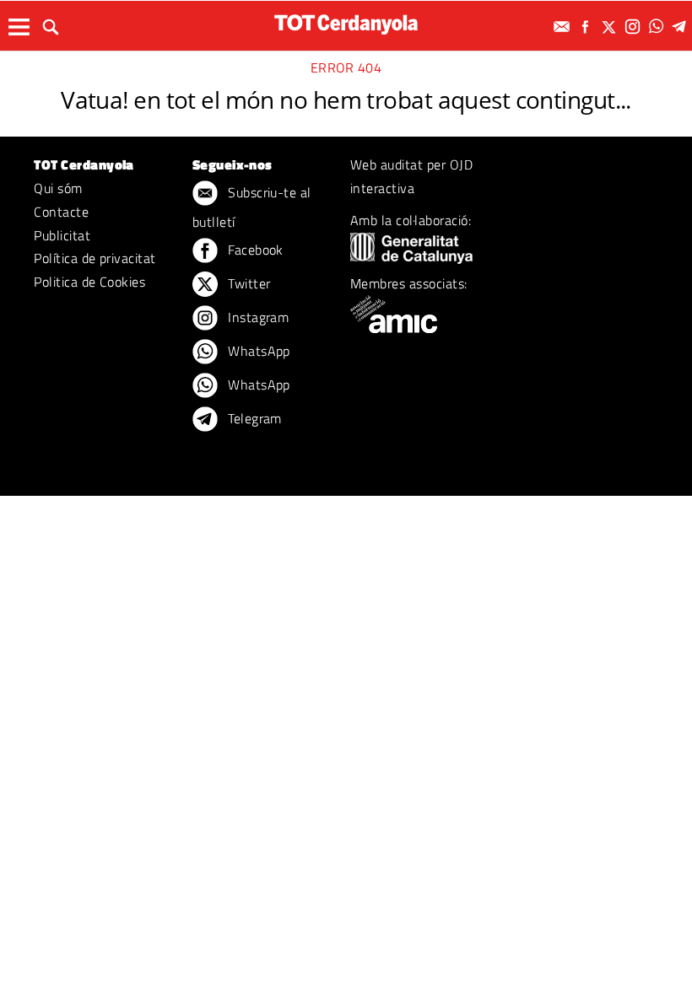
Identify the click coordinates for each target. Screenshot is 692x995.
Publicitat (62, 235)
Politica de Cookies (89, 282)
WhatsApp (257, 351)
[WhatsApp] (658, 26)
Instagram (256, 317)
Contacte (61, 212)
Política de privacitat (95, 258)
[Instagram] (634, 26)
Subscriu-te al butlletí (251, 207)
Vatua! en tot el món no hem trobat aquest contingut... (346, 99)
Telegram (253, 418)
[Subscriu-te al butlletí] (564, 26)
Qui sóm (58, 188)
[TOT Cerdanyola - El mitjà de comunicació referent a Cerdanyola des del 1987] (346, 24)
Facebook (254, 249)
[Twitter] (611, 26)
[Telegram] (682, 26)
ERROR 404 (346, 67)
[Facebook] (587, 26)
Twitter (247, 283)
